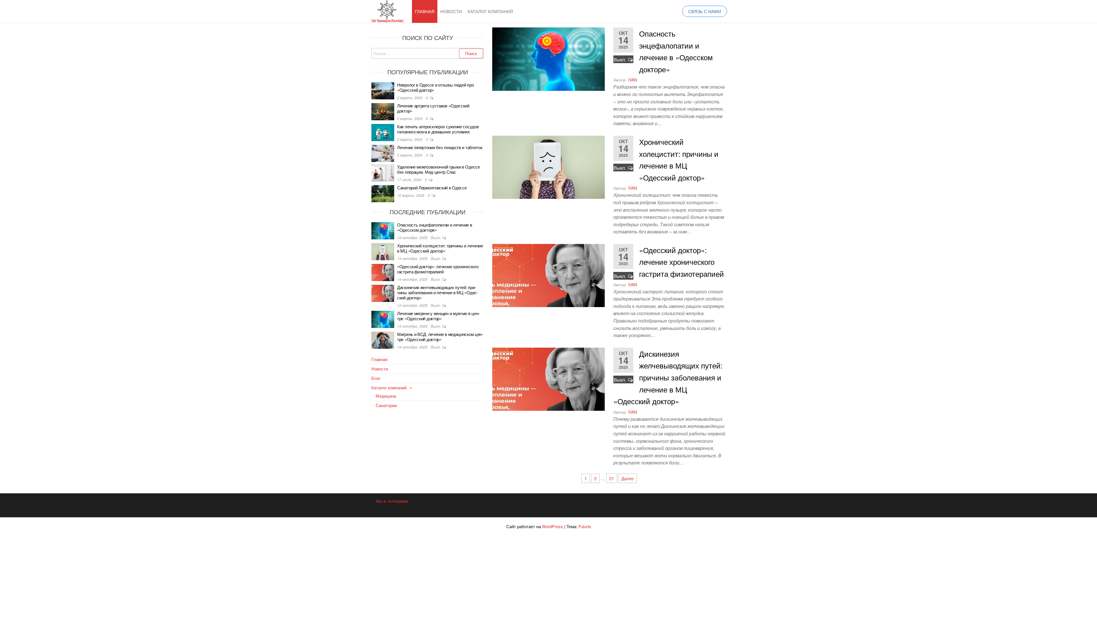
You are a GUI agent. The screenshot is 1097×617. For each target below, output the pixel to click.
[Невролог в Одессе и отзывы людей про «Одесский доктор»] (382, 90)
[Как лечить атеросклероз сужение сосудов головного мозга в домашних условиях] (382, 132)
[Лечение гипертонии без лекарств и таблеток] (382, 153)
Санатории (386, 405)
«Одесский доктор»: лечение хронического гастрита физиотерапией (681, 262)
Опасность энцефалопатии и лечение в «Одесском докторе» (434, 227)
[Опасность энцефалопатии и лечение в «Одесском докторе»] (548, 58)
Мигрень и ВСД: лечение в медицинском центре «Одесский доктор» (440, 336)
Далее (627, 478)
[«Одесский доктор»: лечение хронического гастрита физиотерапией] (548, 275)
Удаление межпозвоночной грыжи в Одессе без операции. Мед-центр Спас (438, 169)
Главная (425, 11)
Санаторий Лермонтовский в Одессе (432, 188)
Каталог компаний (490, 11)
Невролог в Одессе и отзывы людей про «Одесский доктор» (435, 87)
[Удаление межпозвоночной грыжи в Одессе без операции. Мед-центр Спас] (382, 172)
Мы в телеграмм (392, 501)
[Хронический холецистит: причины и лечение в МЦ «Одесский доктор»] (548, 167)
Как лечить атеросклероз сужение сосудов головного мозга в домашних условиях (438, 129)
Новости (451, 11)
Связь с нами (704, 11)
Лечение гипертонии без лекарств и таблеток (439, 147)
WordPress (552, 526)
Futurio (584, 526)
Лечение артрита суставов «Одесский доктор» (433, 108)
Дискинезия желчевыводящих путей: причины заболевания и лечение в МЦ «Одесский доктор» (667, 377)
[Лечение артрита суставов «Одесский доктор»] (382, 111)
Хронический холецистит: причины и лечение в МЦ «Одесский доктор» (440, 248)
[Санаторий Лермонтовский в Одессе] (382, 193)
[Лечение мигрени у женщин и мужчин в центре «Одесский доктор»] (382, 319)
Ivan (632, 80)
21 (611, 478)
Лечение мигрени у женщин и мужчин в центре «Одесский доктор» (438, 315)
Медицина (386, 396)
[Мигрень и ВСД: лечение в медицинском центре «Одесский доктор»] (382, 339)
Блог (376, 378)
